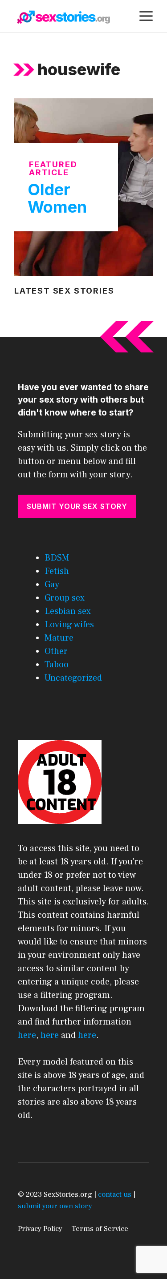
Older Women (57, 198)
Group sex (65, 598)
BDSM (57, 558)
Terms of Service (99, 1229)
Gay (52, 584)
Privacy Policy (40, 1229)
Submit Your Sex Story (77, 506)
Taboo (57, 664)
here (27, 1035)
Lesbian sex (68, 611)
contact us (114, 1194)
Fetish (57, 571)
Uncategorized (73, 678)
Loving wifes (69, 624)
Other (56, 651)
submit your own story (55, 1206)
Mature (59, 638)
